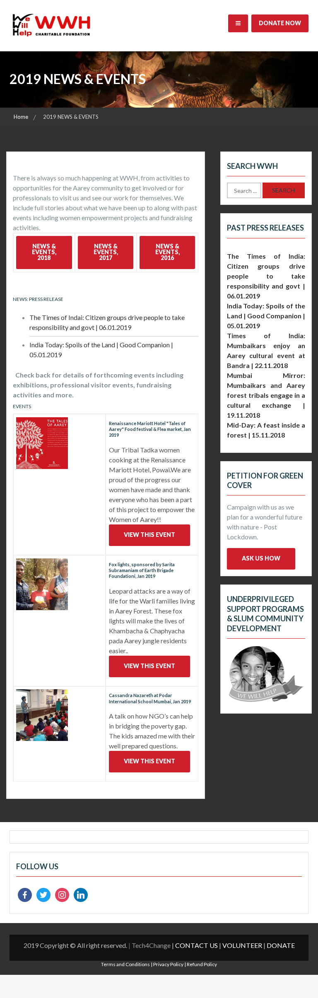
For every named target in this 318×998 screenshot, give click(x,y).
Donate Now (280, 22)
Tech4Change (151, 945)
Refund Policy (202, 964)
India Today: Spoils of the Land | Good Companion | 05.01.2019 (266, 315)
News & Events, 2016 (167, 252)
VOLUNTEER (242, 945)
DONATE (281, 945)
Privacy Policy (168, 964)
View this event (149, 534)
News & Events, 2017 (106, 252)
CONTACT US (196, 945)
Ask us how (261, 558)
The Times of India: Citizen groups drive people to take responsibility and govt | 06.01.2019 (266, 276)
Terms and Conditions (125, 964)
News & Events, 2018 (44, 252)
